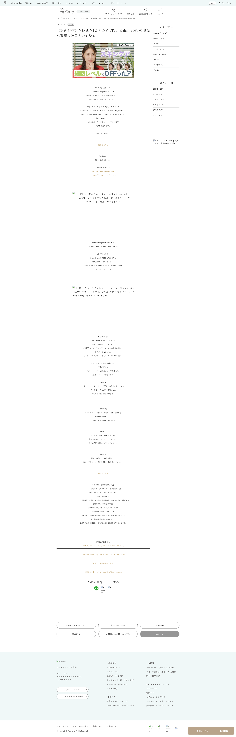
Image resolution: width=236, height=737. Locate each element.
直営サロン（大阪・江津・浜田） (120, 680)
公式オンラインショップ (117, 701)
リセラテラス (112, 671)
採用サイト (151, 693)
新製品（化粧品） (160, 33)
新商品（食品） (159, 38)
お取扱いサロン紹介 (115, 676)
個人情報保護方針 (81, 726)
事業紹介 (76, 634)
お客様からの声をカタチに (118, 634)
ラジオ (156, 59)
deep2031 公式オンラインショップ (121, 705)
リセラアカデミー (114, 688)
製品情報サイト (113, 667)
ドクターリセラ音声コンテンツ (159, 701)
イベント (157, 44)
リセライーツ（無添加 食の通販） (161, 667)
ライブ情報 (158, 65)
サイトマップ (62, 726)
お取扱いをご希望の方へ (117, 684)
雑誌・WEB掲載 (160, 54)
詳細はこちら (103, 473)
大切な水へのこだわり (155, 697)
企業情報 (160, 625)
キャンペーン (158, 49)
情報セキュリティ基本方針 (105, 726)
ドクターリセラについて (76, 625)
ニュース (160, 634)
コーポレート (152, 688)
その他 (156, 70)
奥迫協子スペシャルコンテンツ (159, 705)
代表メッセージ (118, 625)
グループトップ (227, 3)
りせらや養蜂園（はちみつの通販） (161, 671)
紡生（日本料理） (154, 676)
